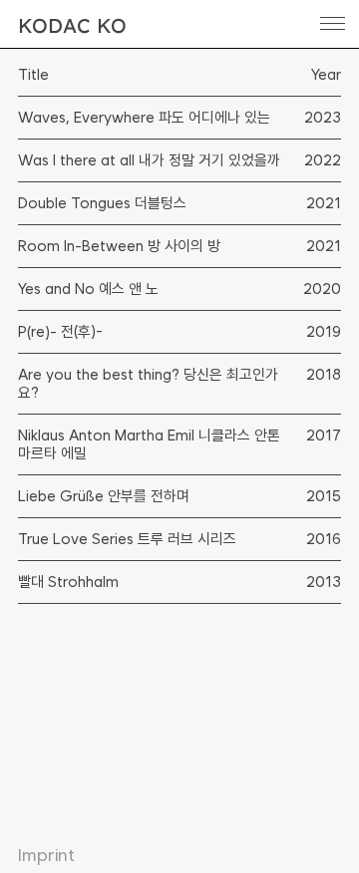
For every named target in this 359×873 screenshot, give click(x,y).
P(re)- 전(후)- (60, 332)
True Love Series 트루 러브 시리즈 (127, 539)
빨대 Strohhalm (68, 582)
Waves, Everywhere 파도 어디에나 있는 (144, 118)
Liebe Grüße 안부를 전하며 (103, 496)
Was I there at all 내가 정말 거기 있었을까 (149, 160)
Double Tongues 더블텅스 (102, 203)
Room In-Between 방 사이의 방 (119, 246)
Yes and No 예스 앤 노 (88, 289)
